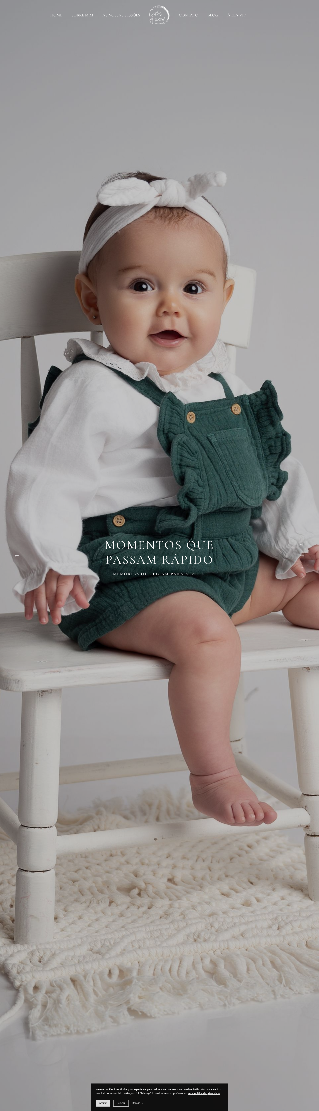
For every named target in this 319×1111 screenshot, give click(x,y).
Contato (188, 15)
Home (56, 15)
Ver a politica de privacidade (204, 1093)
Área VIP (236, 15)
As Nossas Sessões (121, 15)
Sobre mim (82, 15)
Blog (212, 15)
